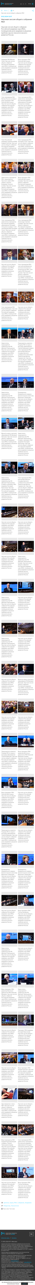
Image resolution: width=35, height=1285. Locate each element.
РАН (15, 1203)
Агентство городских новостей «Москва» (7, 4)
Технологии (15, 1206)
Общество (7, 1206)
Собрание (21, 1203)
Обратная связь (5, 1238)
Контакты (14, 1238)
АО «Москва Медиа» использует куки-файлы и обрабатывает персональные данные (17, 1283)
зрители (6, 1203)
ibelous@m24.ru (27, 1262)
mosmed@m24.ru (15, 1260)
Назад (2, 10)
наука (11, 1203)
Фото (5, 10)
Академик (28, 1203)
